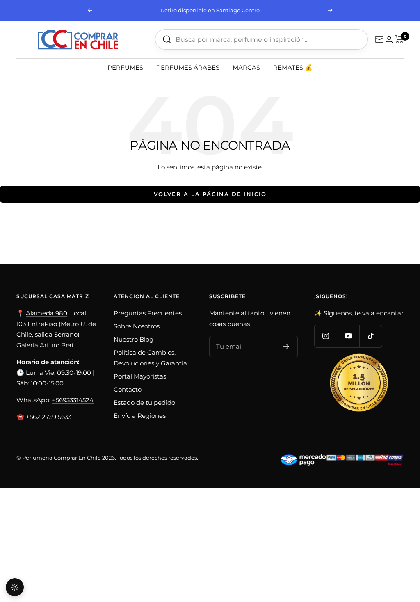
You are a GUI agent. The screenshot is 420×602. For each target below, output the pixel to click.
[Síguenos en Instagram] (325, 336)
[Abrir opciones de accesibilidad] (15, 587)
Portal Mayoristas (140, 376)
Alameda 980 (46, 313)
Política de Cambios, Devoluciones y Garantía (150, 358)
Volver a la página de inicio (210, 194)
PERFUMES (125, 67)
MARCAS (246, 67)
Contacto (128, 389)
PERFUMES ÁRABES (187, 67)
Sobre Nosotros (137, 326)
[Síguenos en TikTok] (370, 336)
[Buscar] (167, 39)
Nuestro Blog (133, 339)
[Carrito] (399, 39)
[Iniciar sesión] (389, 39)
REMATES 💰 (293, 67)
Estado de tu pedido (144, 402)
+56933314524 (73, 400)
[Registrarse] (286, 346)
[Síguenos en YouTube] (348, 336)
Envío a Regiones (140, 416)
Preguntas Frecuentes (148, 313)
